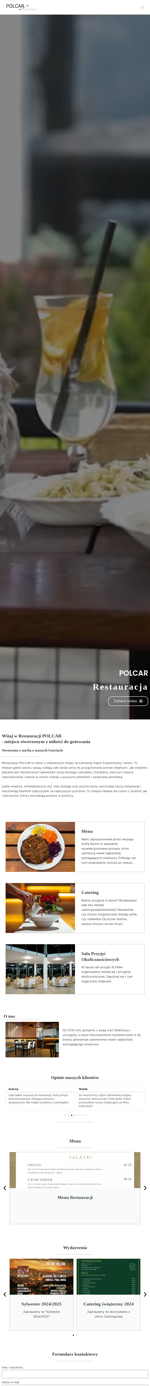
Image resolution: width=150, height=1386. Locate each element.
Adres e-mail (10, 1382)
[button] (6, 1097)
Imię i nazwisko (12, 1367)
